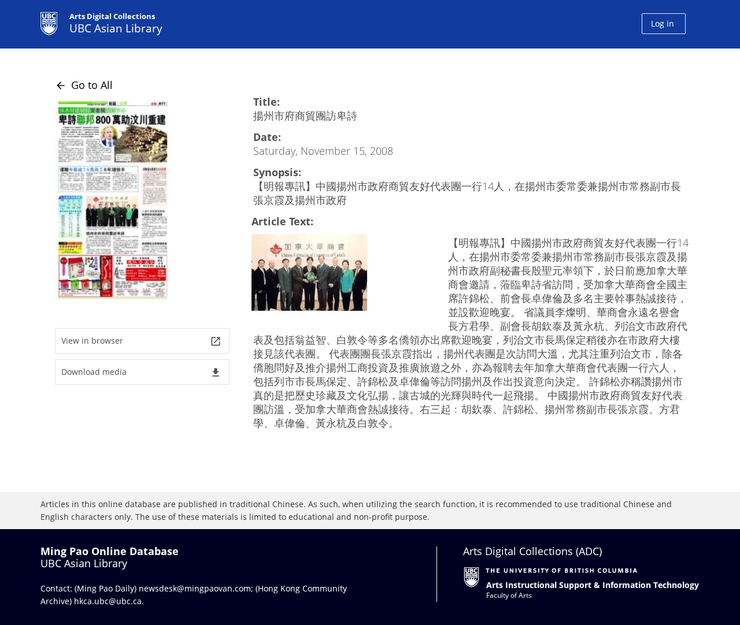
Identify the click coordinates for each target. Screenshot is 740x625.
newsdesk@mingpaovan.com (195, 588)
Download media (141, 372)
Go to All (84, 85)
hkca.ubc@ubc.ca (108, 601)
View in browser (141, 341)
